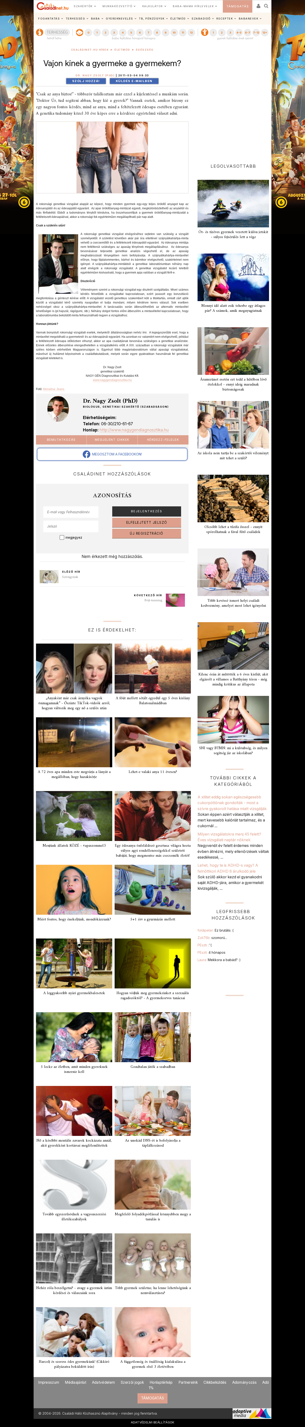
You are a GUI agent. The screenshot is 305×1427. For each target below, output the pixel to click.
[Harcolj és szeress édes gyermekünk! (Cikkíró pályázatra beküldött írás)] (74, 1332)
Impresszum (48, 1382)
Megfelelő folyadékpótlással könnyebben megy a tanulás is (153, 1217)
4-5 (238, 32)
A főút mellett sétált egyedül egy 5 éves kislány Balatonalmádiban (153, 701)
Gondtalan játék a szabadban (153, 1067)
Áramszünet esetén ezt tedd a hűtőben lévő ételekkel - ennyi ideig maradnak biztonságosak (233, 384)
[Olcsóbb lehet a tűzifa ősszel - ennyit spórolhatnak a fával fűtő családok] (233, 498)
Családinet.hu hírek (90, 49)
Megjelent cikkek (112, 439)
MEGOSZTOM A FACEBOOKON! (116, 454)
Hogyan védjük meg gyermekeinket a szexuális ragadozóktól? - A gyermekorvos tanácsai (153, 996)
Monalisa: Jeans (53, 389)
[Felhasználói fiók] (258, 4)
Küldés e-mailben (134, 81)
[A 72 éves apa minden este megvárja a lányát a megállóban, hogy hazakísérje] (74, 742)
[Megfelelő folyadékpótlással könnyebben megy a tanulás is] (153, 1185)
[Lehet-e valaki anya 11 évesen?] (153, 742)
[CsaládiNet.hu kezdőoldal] (53, 6)
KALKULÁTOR (152, 6)
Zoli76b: (212, 938)
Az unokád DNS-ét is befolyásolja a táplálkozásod (152, 1143)
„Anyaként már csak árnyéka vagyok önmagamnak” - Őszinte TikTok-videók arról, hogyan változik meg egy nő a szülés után (74, 703)
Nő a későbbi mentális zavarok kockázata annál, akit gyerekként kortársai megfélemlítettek (74, 1143)
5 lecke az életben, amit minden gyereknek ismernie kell (74, 1069)
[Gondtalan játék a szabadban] (153, 1037)
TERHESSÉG (75, 18)
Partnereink (188, 1382)
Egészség (145, 49)
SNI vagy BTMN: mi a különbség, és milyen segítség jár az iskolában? (233, 751)
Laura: (219, 960)
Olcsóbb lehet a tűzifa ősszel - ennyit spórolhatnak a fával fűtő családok (233, 529)
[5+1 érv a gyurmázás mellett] (153, 890)
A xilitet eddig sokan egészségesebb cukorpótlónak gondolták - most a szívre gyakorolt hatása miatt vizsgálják (232, 803)
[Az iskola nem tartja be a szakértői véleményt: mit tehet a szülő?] (233, 425)
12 (191, 32)
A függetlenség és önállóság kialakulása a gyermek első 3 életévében (152, 1364)
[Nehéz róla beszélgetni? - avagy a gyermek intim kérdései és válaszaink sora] (74, 1258)
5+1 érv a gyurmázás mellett (152, 919)
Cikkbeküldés (215, 1382)
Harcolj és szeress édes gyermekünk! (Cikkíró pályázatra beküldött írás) (74, 1364)
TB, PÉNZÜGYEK (152, 18)
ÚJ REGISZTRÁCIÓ (146, 533)
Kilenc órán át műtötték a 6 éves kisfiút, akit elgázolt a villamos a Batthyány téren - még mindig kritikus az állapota (233, 679)
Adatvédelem (103, 1382)
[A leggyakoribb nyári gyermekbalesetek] (74, 963)
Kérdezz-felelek (163, 439)
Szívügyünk (70, 577)
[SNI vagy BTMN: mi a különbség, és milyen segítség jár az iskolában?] (233, 719)
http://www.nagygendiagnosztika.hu (134, 429)
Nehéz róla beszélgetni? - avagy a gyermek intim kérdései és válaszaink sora (74, 1290)
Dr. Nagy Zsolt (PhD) (95, 75)
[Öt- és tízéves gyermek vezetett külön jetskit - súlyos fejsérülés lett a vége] (233, 203)
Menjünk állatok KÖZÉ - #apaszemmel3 (74, 845)
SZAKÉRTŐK (83, 6)
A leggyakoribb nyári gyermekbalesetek (74, 993)
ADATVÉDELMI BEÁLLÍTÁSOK (152, 1422)
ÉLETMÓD (178, 18)
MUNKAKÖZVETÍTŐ (117, 6)
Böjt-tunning (153, 600)
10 (174, 32)
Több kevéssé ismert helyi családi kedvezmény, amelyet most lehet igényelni (233, 603)
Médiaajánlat (75, 1382)
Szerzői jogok (132, 1382)
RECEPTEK (224, 18)
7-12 (256, 32)
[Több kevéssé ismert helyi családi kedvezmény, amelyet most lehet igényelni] (233, 572)
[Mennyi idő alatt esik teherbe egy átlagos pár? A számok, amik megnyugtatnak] (233, 277)
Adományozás (244, 1382)
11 (183, 32)
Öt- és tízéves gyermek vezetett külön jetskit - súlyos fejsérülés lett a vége (233, 234)
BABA (95, 18)
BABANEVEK (249, 18)
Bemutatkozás (61, 439)
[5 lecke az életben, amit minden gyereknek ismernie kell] (74, 1037)
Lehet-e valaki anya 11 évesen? (153, 772)
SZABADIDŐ (201, 18)
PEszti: (205, 945)
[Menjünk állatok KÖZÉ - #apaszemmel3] (74, 816)
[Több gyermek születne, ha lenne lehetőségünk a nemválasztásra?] (153, 1258)
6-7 (247, 32)
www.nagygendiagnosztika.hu (112, 380)
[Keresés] (266, 4)
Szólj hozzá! (86, 81)
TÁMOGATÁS (237, 6)
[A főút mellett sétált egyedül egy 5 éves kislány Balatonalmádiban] (153, 669)
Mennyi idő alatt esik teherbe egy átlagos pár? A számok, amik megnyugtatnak (233, 308)
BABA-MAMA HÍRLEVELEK (193, 6)
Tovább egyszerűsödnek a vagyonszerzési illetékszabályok (74, 1217)
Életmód (122, 49)
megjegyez (74, 537)
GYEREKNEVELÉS (119, 18)
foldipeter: (216, 930)
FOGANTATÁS (49, 18)
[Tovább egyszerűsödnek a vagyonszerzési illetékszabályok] (74, 1185)
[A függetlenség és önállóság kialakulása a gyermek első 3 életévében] (153, 1332)
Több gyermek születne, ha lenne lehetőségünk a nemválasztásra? (153, 1290)
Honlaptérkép (161, 1382)
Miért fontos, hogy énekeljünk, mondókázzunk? (74, 919)
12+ (264, 32)
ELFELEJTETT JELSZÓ (146, 522)
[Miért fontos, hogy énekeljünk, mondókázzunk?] (74, 890)
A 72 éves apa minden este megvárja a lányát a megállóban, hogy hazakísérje (74, 774)
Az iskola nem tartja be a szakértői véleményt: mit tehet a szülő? (233, 456)
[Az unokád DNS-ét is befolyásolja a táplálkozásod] (153, 1111)
